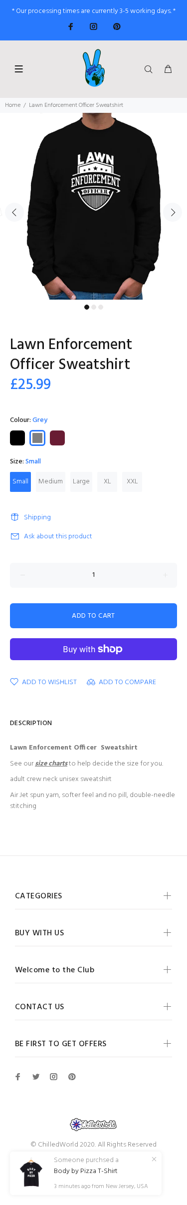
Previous (14, 212)
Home (12, 105)
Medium (50, 481)
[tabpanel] (93, 206)
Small (20, 481)
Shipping (37, 517)
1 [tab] (86, 307)
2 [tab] (93, 307)
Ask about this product (58, 536)
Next (172, 212)
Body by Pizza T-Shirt (86, 1171)
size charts (51, 764)
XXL (132, 481)
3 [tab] (100, 307)
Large (81, 481)
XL (107, 481)
